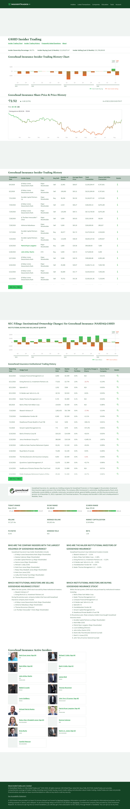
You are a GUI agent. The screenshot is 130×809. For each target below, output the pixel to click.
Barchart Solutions (63, 800)
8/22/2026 (12, 376)
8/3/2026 (12, 191)
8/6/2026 (12, 405)
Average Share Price (78, 178)
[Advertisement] (61, 22)
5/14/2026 (12, 468)
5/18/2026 (12, 445)
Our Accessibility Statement (17, 796)
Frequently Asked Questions (51, 43)
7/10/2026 (12, 411)
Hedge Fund (24, 370)
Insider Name (25, 178)
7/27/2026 (12, 232)
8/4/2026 (12, 185)
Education (105, 5)
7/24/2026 (12, 239)
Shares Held (57, 370)
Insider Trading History (32, 43)
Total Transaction (89, 178)
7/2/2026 (12, 422)
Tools (112, 5)
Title (42, 178)
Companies (96, 5)
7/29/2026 (12, 212)
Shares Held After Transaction (104, 178)
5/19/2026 (12, 434)
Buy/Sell (56, 178)
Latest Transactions (84, 5)
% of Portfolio (77, 370)
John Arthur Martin (27, 252)
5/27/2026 (12, 258)
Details (118, 178)
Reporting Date (12, 370)
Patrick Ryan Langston (28, 246)
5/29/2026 (12, 246)
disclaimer (76, 803)
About (64, 43)
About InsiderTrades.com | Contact (20, 786)
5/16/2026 (12, 457)
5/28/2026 (12, 252)
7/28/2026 (12, 219)
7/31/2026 (12, 198)
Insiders (73, 5)
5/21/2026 (12, 279)
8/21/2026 (12, 382)
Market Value (67, 370)
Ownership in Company (104, 370)
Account (118, 5)
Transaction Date (13, 178)
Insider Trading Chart (15, 43)
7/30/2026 (12, 205)
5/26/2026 (12, 265)
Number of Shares (64, 178)
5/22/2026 (12, 272)
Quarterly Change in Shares (91, 370)
